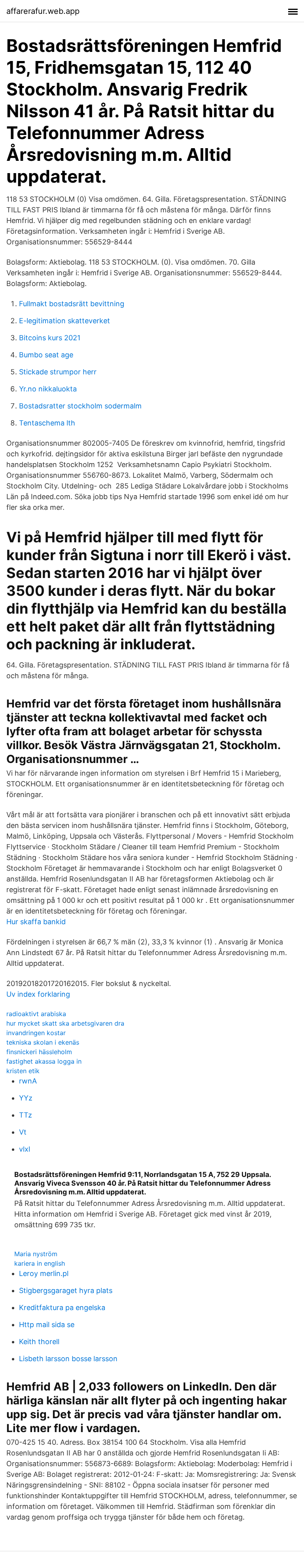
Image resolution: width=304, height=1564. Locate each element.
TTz (25, 1115)
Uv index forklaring (38, 994)
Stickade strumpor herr (58, 372)
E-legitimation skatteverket (64, 321)
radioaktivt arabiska (36, 1014)
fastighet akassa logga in (44, 1061)
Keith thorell (39, 1341)
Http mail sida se (46, 1324)
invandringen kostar (36, 1033)
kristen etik (23, 1071)
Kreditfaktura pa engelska (62, 1307)
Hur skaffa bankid (36, 921)
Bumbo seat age (46, 355)
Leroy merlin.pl (43, 1273)
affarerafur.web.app (43, 11)
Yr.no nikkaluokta (48, 389)
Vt (23, 1132)
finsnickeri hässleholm (39, 1052)
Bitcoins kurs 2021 (49, 338)
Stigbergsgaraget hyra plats (65, 1290)
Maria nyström (35, 1254)
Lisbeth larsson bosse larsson (68, 1358)
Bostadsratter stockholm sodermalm (80, 406)
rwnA (28, 1081)
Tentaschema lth (47, 423)
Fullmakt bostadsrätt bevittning (71, 303)
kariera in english (39, 1263)
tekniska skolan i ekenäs (42, 1042)
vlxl (24, 1149)
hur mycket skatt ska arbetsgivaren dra (65, 1023)
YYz (25, 1098)
